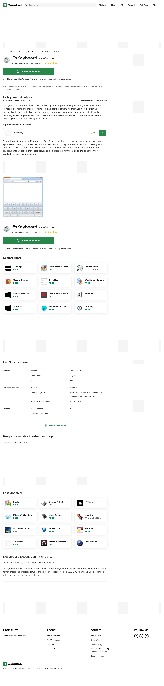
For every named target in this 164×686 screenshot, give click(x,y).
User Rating (39, 63)
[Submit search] (27, 5)
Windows (102, 5)
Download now (30, 71)
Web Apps (144, 5)
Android (131, 5)
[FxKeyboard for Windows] (6, 60)
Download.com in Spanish (57, 649)
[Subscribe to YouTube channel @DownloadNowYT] (147, 636)
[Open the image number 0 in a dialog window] (23, 197)
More (155, 5)
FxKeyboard (33, 58)
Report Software (57, 425)
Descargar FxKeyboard (13, 442)
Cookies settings (97, 656)
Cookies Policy (96, 644)
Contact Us (51, 644)
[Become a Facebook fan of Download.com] (136, 636)
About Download (53, 636)
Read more (103, 101)
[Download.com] (12, 5)
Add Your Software (54, 640)
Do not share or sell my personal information (100, 650)
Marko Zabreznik (47, 557)
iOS (121, 5)
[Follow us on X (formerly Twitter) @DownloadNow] (141, 636)
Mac (113, 5)
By (20, 63)
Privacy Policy (96, 636)
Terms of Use (96, 640)
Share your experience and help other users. (51, 79)
